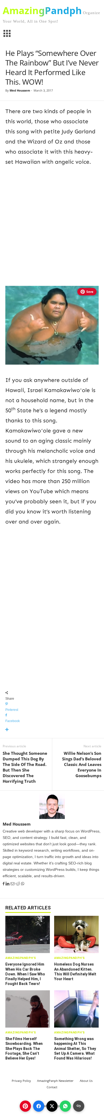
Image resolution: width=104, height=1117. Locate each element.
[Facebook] (4, 884)
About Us (86, 1081)
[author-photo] (52, 806)
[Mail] (13, 884)
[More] (52, 730)
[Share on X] (52, 1106)
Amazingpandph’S (20, 958)
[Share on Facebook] (38, 1106)
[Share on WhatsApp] (65, 1106)
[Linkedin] (8, 884)
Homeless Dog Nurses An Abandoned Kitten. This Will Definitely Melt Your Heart (75, 971)
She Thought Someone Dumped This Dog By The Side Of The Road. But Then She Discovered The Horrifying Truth (25, 767)
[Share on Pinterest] (25, 1106)
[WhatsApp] (22, 884)
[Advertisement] (52, 225)
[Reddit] (18, 884)
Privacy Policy (21, 1081)
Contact (52, 1087)
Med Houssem (20, 90)
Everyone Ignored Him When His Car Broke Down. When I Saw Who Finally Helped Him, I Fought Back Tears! (25, 974)
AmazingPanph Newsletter (55, 1081)
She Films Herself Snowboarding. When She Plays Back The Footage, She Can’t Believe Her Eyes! (24, 1048)
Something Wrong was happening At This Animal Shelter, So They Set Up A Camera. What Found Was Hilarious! (75, 1048)
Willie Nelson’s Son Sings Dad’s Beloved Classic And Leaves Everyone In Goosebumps (81, 764)
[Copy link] (78, 1106)
